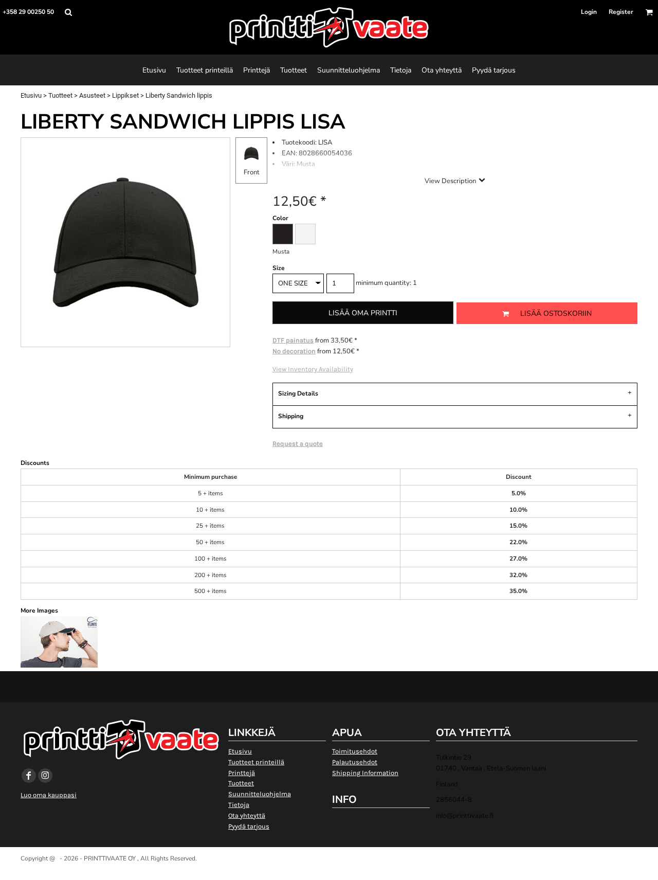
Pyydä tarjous (248, 826)
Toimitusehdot (354, 751)
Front (252, 172)
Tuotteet (60, 95)
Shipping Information (365, 773)
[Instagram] (45, 775)
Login (589, 12)
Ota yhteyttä (246, 815)
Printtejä (241, 773)
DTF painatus (293, 340)
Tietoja (238, 805)
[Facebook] (29, 775)
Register (621, 12)
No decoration (294, 351)
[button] (68, 12)
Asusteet (92, 95)
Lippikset (125, 95)
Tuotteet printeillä (256, 762)
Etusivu (31, 95)
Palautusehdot (354, 762)
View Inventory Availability (312, 369)
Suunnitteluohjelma (259, 794)
